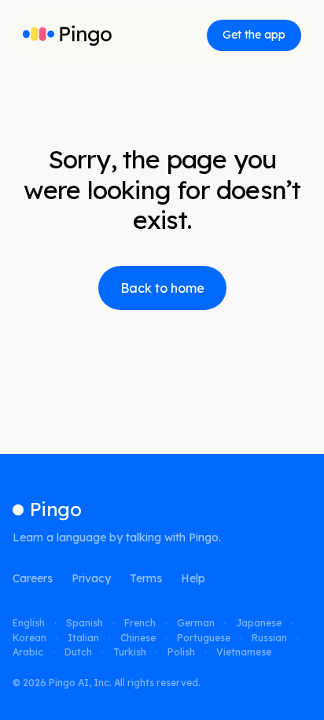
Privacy (91, 578)
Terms (146, 578)
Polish (181, 652)
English (29, 623)
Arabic (28, 652)
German (196, 623)
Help (193, 578)
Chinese (138, 638)
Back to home (162, 288)
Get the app (254, 35)
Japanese (259, 623)
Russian (269, 638)
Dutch (78, 652)
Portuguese (203, 638)
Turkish (129, 652)
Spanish (84, 623)
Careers (33, 578)
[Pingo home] (67, 35)
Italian (83, 638)
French (140, 623)
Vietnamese (243, 652)
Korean (29, 638)
